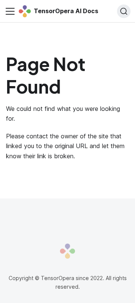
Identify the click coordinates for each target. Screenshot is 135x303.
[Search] (123, 11)
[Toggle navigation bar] (10, 11)
